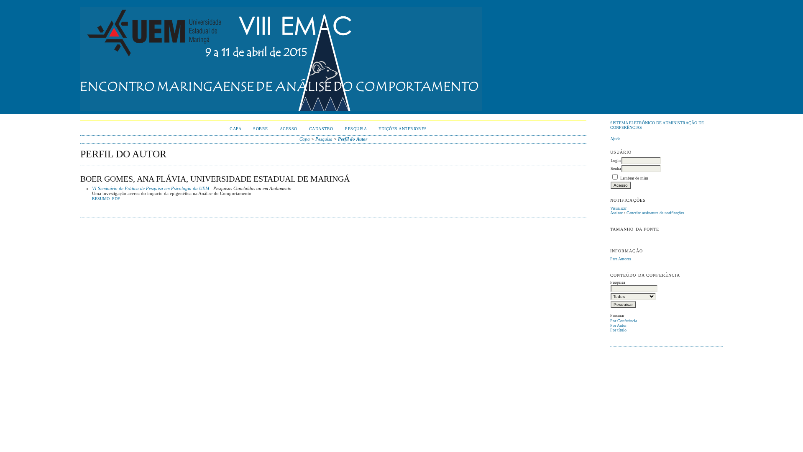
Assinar (616, 213)
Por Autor (618, 325)
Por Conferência (623, 320)
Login (616, 160)
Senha (616, 168)
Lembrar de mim (634, 178)
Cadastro (321, 128)
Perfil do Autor (352, 138)
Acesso (288, 128)
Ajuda (615, 138)
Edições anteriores (402, 128)
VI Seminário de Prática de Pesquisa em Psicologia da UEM (150, 188)
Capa (235, 128)
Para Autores (620, 259)
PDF (116, 199)
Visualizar (618, 208)
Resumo (101, 199)
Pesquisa (356, 128)
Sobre (260, 128)
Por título (618, 330)
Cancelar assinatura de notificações (655, 213)
